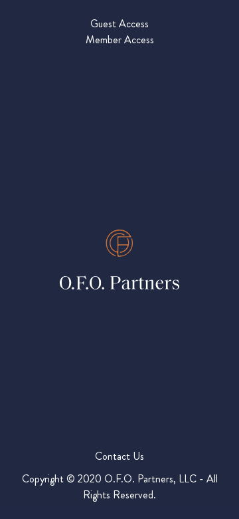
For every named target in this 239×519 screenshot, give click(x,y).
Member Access (120, 39)
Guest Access (119, 23)
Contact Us (119, 456)
